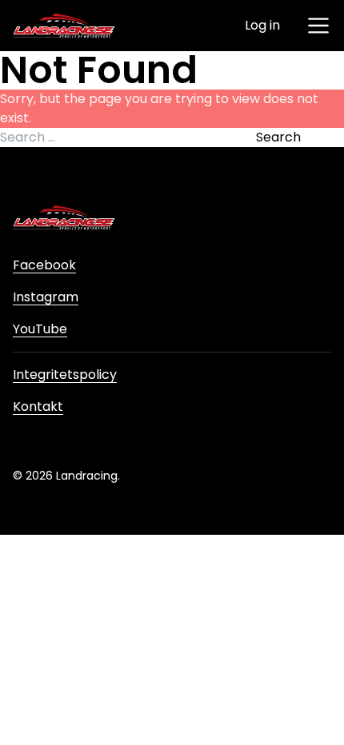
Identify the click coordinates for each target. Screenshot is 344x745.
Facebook (44, 265)
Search (278, 137)
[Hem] (64, 25)
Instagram (45, 297)
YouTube (40, 329)
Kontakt (38, 406)
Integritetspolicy (65, 374)
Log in (262, 25)
